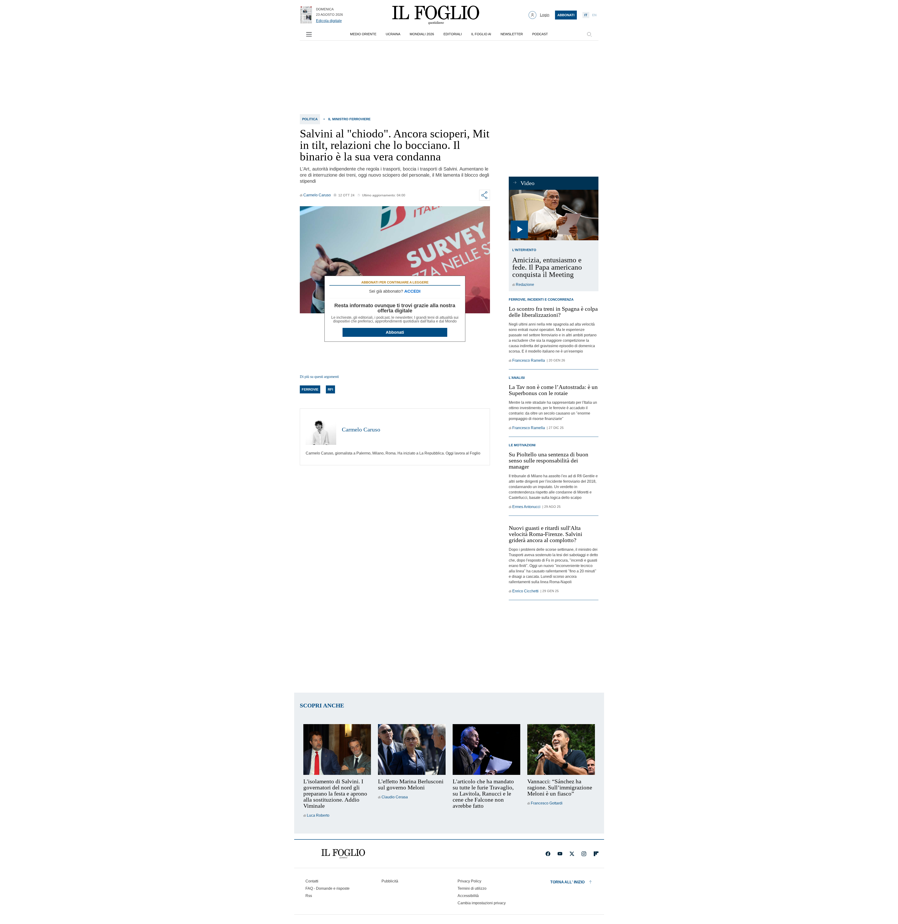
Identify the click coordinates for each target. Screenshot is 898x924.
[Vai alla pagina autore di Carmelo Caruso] (321, 429)
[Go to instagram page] (584, 853)
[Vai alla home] (435, 15)
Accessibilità (468, 896)
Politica (310, 119)
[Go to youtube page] (560, 853)
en (594, 15)
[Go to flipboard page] (596, 853)
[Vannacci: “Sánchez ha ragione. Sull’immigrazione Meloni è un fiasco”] (561, 749)
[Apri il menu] (308, 34)
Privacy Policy (469, 881)
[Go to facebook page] (548, 853)
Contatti (311, 881)
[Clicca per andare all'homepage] (343, 853)
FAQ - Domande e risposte (327, 888)
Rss (308, 896)
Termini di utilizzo (472, 888)
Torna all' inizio (567, 882)
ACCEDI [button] (412, 291)
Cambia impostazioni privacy (482, 903)
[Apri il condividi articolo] (484, 195)
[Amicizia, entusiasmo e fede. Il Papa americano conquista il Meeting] (553, 215)
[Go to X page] (572, 853)
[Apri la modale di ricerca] (589, 34)
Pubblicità (390, 881)
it (585, 15)
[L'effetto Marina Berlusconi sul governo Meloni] (412, 749)
